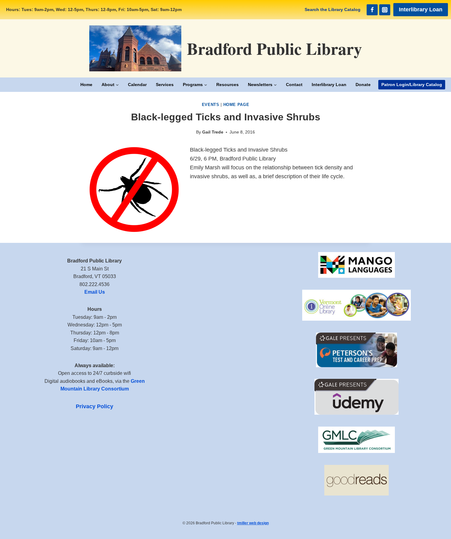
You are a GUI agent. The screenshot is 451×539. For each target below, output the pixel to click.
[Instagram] (384, 9)
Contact (294, 84)
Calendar (137, 84)
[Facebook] (372, 9)
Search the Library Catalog (332, 9)
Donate (363, 84)
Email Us (94, 292)
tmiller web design (253, 523)
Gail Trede (212, 132)
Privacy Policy (94, 406)
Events (210, 105)
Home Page (236, 105)
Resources (227, 84)
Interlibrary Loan (420, 9)
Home (86, 84)
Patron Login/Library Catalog (411, 84)
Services (165, 84)
